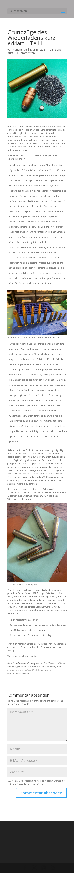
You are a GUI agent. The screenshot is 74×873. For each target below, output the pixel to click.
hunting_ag (20, 49)
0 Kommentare (26, 53)
